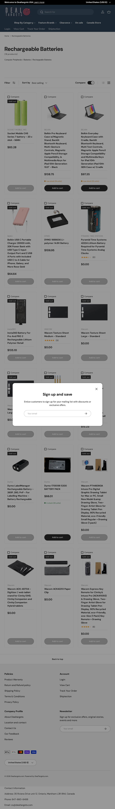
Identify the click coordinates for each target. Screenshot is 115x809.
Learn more (39, 2)
